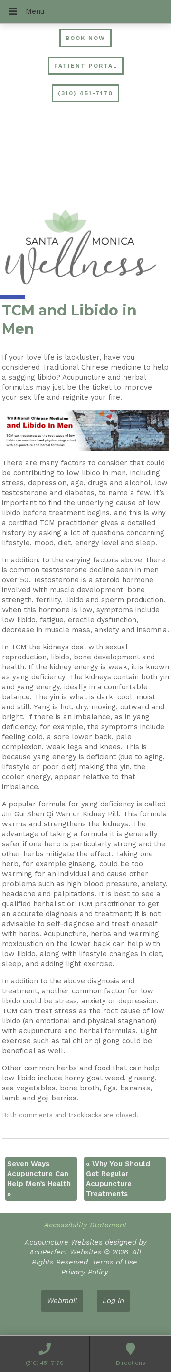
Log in (113, 1300)
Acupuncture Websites (64, 1242)
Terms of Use (114, 1262)
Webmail (62, 1300)
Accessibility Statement (85, 1225)
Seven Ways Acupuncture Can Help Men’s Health (39, 1178)
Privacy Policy (84, 1272)
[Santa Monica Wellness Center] (85, 248)
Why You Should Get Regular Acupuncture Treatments (118, 1178)
